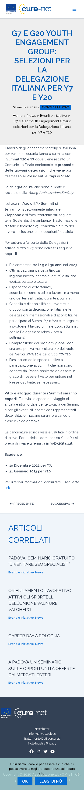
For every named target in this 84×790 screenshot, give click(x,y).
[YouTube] (52, 751)
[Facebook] (31, 751)
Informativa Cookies (42, 733)
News (39, 572)
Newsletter (42, 729)
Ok (25, 781)
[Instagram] (38, 751)
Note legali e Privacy (42, 743)
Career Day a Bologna (34, 635)
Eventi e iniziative (55, 107)
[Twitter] (45, 751)
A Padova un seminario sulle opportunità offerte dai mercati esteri (41, 668)
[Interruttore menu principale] (74, 9)
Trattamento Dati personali (42, 738)
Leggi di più (50, 781)
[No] (78, 774)
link (7, 488)
